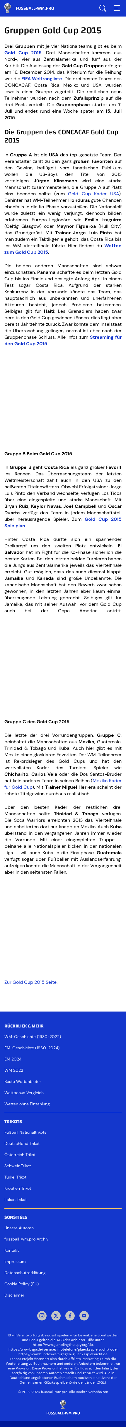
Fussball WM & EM (33, 8)
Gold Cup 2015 (23, 53)
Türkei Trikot (15, 1177)
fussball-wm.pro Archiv (26, 1239)
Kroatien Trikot (17, 1188)
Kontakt (11, 1250)
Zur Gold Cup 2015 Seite (30, 982)
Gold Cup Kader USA (93, 194)
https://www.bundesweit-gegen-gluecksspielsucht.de (63, 1354)
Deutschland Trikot (22, 1143)
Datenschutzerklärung (25, 1272)
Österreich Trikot (19, 1154)
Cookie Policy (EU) (21, 1284)
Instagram (42, 1316)
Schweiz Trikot (17, 1166)
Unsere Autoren (19, 1227)
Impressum (15, 1261)
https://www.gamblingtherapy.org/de (63, 1344)
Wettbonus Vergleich (24, 1092)
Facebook (70, 1316)
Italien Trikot (15, 1199)
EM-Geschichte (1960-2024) (31, 1047)
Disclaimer (14, 1295)
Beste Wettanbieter (22, 1081)
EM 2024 (12, 1059)
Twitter (56, 1316)
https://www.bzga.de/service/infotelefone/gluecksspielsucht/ (58, 1349)
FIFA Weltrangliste (41, 79)
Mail (84, 1316)
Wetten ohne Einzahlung (27, 1104)
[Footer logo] (63, 1407)
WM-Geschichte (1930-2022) (32, 1036)
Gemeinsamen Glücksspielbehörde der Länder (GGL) (63, 1382)
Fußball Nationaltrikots (25, 1132)
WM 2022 (13, 1070)
